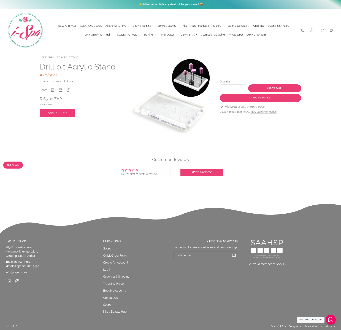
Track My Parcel (113, 283)
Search (107, 248)
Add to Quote (57, 113)
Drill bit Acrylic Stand (63, 57)
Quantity (225, 81)
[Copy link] (68, 90)
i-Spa (283, 326)
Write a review (202, 172)
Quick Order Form (115, 255)
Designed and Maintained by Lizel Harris (311, 326)
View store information (263, 111)
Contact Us (110, 297)
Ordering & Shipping (116, 276)
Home (43, 57)
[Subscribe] (234, 255)
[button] (303, 30)
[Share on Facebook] (53, 90)
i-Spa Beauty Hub (115, 311)
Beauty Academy (114, 290)
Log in (107, 269)
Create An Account (115, 262)
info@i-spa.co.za (16, 272)
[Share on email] (60, 90)
